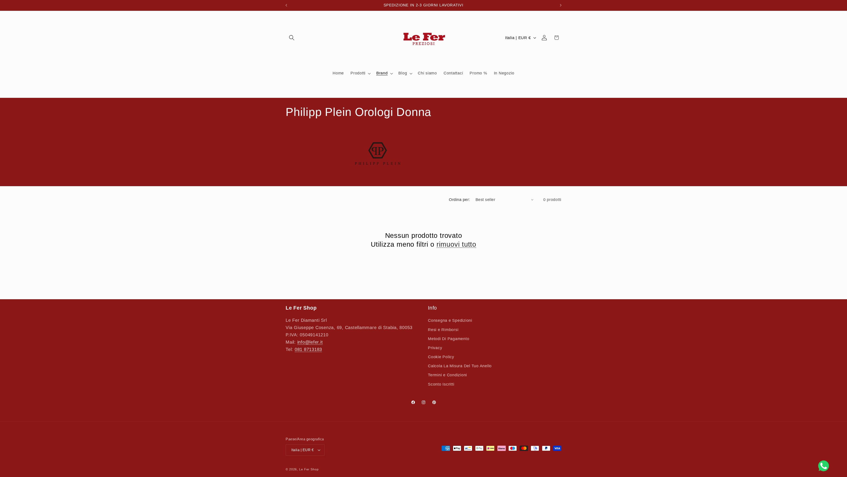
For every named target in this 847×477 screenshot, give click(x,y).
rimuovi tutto (456, 244)
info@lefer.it (310, 342)
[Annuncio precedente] (286, 5)
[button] (292, 38)
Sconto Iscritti (441, 384)
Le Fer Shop (309, 469)
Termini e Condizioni (447, 375)
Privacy (435, 348)
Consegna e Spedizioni (450, 320)
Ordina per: (459, 199)
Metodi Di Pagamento (448, 339)
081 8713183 (308, 349)
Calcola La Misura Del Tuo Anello (460, 366)
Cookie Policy (441, 357)
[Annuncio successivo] (561, 5)
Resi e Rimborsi (443, 329)
